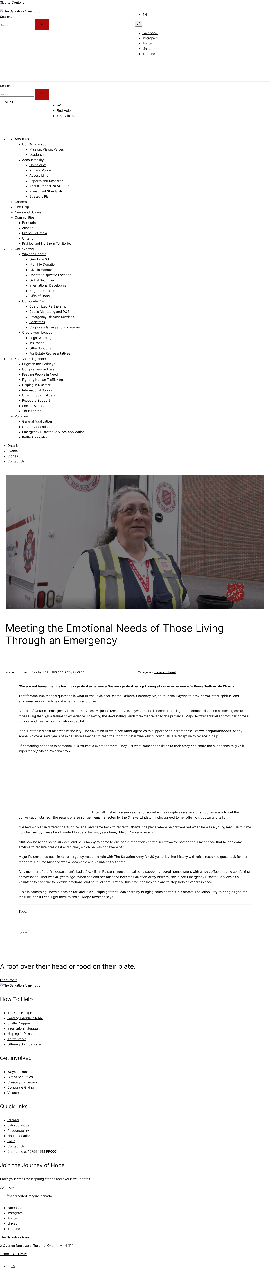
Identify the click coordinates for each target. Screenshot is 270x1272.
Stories (12, 456)
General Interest (165, 672)
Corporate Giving (20, 1087)
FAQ (59, 105)
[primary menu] (139, 62)
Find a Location (19, 1136)
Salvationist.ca (18, 1125)
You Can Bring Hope (22, 1013)
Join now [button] (7, 1187)
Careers (13, 1120)
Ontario (13, 446)
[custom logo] (20, 11)
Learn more (8, 980)
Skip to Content (12, 2)
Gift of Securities (20, 1077)
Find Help (63, 110)
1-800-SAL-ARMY (13, 1254)
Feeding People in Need (25, 1018)
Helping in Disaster (21, 1034)
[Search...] (42, 24)
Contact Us (15, 461)
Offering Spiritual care (24, 1044)
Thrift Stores (16, 1039)
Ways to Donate (19, 1071)
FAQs (11, 1141)
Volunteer (14, 1092)
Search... (7, 17)
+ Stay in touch (68, 116)
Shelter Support (19, 1023)
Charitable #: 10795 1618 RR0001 (32, 1151)
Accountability (18, 1130)
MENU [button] (10, 102)
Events (12, 451)
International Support (23, 1028)
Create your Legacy (22, 1082)
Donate (59, 124)
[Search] (42, 94)
